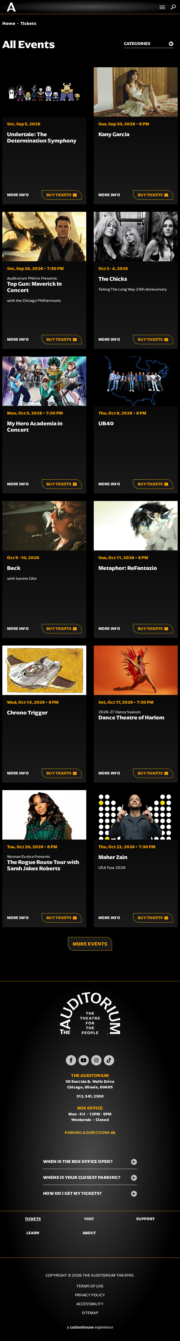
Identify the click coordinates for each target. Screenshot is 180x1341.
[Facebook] (71, 1060)
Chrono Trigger (27, 712)
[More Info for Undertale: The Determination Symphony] (44, 92)
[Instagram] (96, 1060)
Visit (89, 1219)
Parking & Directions (87, 1132)
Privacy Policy (90, 1294)
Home (8, 23)
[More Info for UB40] (136, 381)
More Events (90, 944)
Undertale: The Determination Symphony (41, 137)
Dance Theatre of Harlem (131, 717)
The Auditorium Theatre (11, 7)
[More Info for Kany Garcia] (136, 92)
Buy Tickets (58, 195)
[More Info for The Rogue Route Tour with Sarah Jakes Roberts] (44, 815)
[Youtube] (84, 1060)
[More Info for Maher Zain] (136, 815)
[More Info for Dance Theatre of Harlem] (136, 670)
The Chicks (112, 279)
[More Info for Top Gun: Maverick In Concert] (44, 236)
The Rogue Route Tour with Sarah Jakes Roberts (43, 865)
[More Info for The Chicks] (136, 236)
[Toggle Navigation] (162, 7)
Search (173, 7)
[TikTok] (109, 1060)
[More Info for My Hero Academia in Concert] (44, 381)
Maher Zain (113, 857)
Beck (13, 568)
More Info (18, 195)
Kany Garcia (113, 134)
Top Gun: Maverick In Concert (34, 286)
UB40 (106, 423)
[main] (90, 497)
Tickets (33, 1219)
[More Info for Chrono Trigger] (44, 670)
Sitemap (90, 1312)
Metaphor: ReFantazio (127, 568)
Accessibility (90, 1303)
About (89, 1233)
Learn (32, 1233)
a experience (90, 1327)
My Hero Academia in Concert (35, 426)
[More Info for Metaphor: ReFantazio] (136, 525)
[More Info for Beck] (44, 525)
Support (145, 1219)
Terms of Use (90, 1286)
